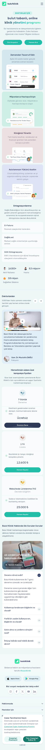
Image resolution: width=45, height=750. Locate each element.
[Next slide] (41, 301)
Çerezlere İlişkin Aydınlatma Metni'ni (19, 727)
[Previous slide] (35, 301)
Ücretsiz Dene (22, 425)
